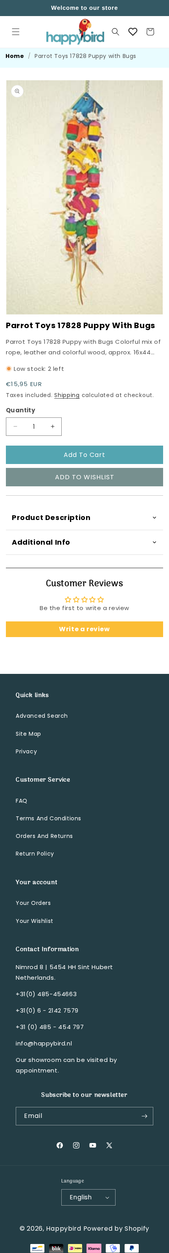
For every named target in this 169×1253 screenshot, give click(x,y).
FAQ (22, 801)
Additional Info (41, 542)
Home (15, 56)
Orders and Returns (44, 836)
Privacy (26, 751)
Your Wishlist (34, 921)
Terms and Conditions (48, 818)
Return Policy (35, 854)
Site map (28, 734)
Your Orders (33, 903)
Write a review (84, 629)
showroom (44, 1060)
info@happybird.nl (44, 1043)
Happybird (63, 1228)
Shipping (67, 395)
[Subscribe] (144, 1116)
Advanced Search (42, 716)
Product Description (51, 517)
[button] (15, 31)
